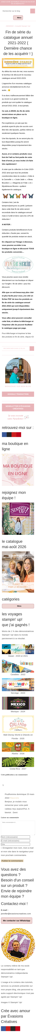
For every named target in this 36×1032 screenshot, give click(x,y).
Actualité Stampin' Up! (22, 26)
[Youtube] (8, 1028)
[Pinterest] (17, 1028)
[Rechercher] (32, 11)
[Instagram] (13, 1028)
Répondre (14, 798)
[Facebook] (4, 434)
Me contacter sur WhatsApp (16, 920)
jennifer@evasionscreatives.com (16, 914)
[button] (18, 17)
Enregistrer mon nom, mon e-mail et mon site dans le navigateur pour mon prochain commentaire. (17, 851)
